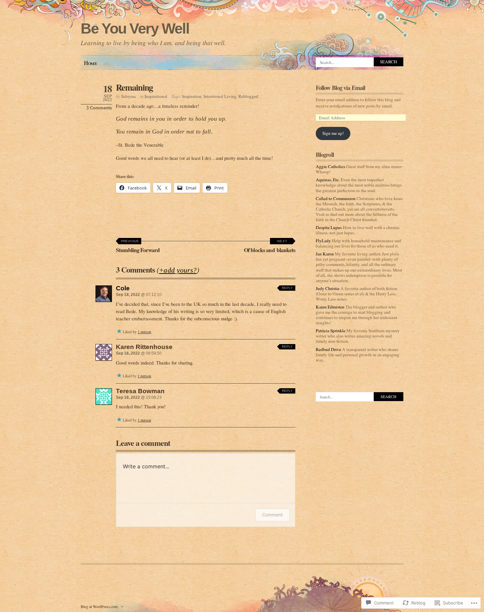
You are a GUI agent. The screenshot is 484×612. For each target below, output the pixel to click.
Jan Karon (325, 254)
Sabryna (128, 96)
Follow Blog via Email (340, 87)
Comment (272, 514)
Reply (287, 288)
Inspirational (156, 96)
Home (90, 63)
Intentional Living (219, 96)
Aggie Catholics (330, 166)
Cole (123, 288)
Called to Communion (336, 198)
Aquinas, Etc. (328, 180)
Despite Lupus (329, 227)
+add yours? (178, 270)
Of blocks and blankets (269, 246)
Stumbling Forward (138, 246)
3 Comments (99, 107)
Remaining (134, 87)
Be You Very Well (135, 28)
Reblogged (248, 96)
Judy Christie (327, 288)
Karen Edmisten (330, 307)
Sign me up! (333, 133)
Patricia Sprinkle (330, 331)
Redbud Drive (328, 349)
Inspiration (192, 96)
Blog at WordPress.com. (100, 606)
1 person (144, 331)
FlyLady (323, 241)
